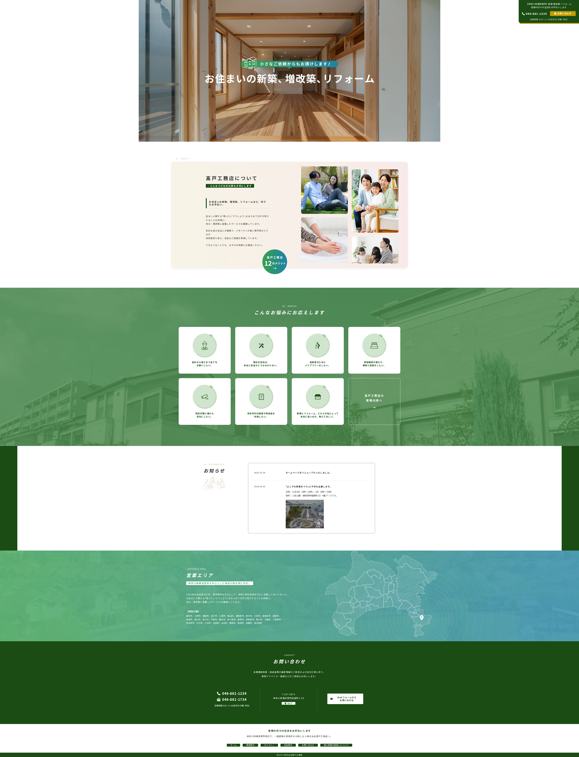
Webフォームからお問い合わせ (347, 699)
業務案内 (465, 11)
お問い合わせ (564, 13)
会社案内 (504, 11)
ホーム (450, 11)
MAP (289, 703)
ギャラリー (483, 11)
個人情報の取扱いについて (336, 745)
